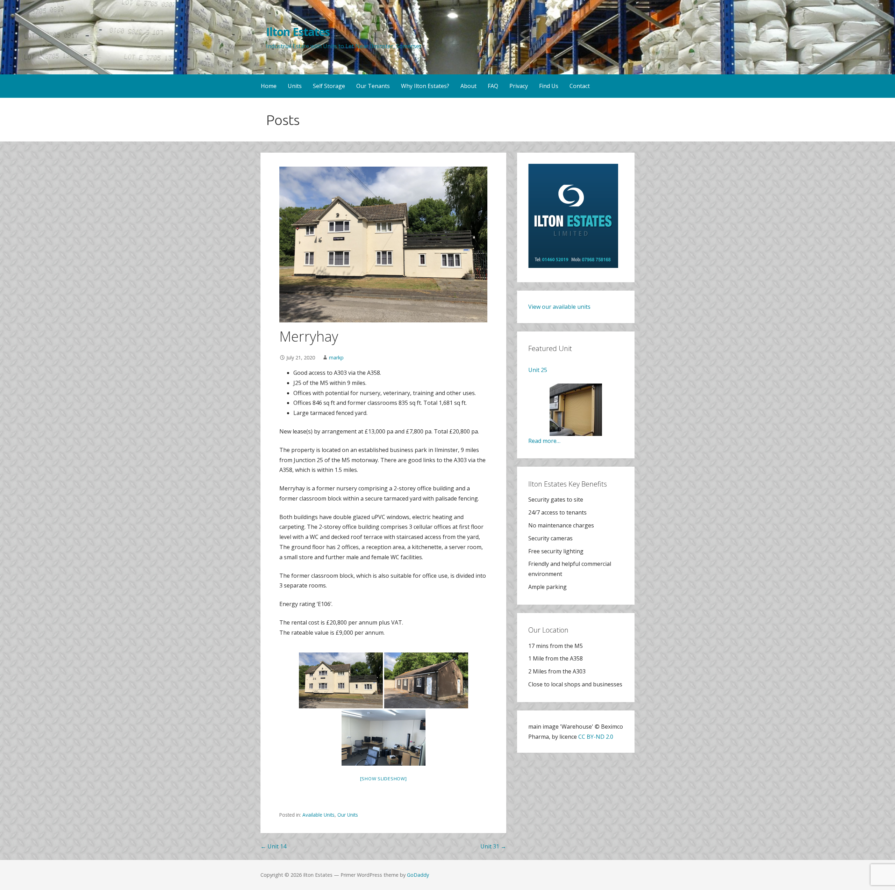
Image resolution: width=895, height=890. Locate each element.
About (468, 86)
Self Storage (329, 86)
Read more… (544, 441)
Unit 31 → (493, 846)
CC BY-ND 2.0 (595, 737)
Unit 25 (537, 370)
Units (295, 86)
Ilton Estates (298, 31)
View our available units (559, 307)
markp (336, 357)
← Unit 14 (273, 846)
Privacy (518, 86)
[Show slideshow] (383, 778)
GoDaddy (418, 874)
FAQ (493, 86)
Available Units (318, 814)
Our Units (347, 814)
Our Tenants (373, 86)
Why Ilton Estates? (425, 86)
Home (269, 86)
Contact (580, 86)
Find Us (548, 86)
